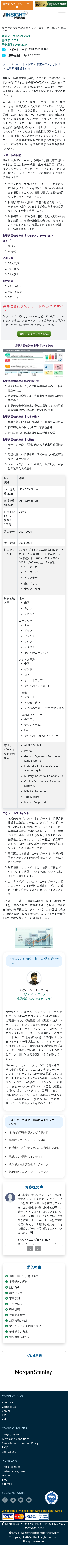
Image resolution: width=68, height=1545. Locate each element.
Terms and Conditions (15, 1439)
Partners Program (13, 1471)
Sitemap (7, 1484)
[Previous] (28, 1248)
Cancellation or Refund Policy (20, 1443)
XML (4, 1419)
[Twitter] (14, 1502)
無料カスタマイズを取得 (34, 334)
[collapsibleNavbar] (62, 15)
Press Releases (11, 1467)
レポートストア (23, 64)
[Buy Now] (51, 4)
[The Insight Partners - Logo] (15, 15)
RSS (4, 1415)
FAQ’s (5, 1447)
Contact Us (9, 1407)
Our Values (9, 1451)
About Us (8, 1402)
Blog (5, 1479)
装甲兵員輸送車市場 (18, 68)
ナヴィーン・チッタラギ (34, 990)
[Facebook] (6, 1502)
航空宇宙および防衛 (48, 64)
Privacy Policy (10, 1434)
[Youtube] (30, 1502)
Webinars (8, 1475)
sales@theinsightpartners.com (40, 1533)
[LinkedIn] (22, 1502)
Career (6, 1411)
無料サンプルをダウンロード (17, 3)
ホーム (7, 64)
